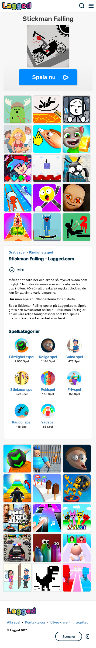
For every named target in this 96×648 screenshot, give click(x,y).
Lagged (17, 6)
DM (88, 636)
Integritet (80, 622)
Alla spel (13, 622)
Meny (91, 6)
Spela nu (44, 77)
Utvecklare (59, 622)
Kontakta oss (35, 622)
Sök (82, 6)
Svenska (68, 636)
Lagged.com (22, 611)
